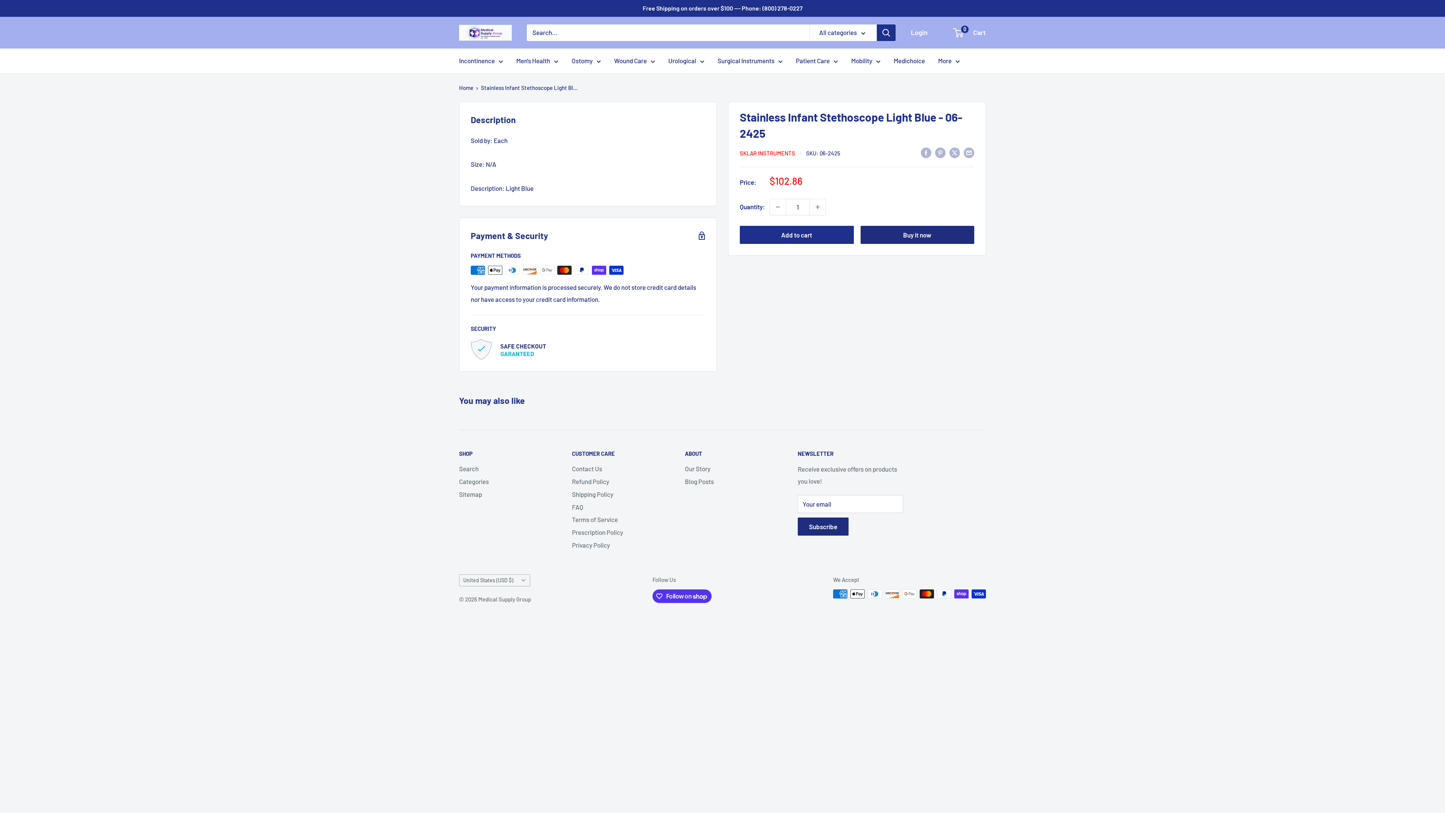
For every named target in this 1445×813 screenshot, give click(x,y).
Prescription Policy (597, 532)
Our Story (697, 468)
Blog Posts (699, 481)
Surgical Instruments (746, 60)
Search (469, 468)
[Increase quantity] (818, 207)
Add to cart (796, 235)
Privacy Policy (591, 545)
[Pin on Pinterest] (940, 152)
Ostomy (582, 60)
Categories (474, 481)
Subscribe (823, 526)
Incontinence (477, 60)
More (945, 60)
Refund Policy (590, 481)
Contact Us (587, 468)
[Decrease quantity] (778, 207)
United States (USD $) (488, 580)
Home (466, 87)
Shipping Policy (592, 494)
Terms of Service (595, 519)
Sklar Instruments (767, 153)
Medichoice (909, 60)
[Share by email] (969, 152)
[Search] (886, 32)
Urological (682, 60)
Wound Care (630, 60)
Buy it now (917, 235)
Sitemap (470, 494)
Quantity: (752, 206)
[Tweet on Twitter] (954, 152)
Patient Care (813, 60)
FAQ (577, 507)
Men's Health (533, 60)
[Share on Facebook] (926, 152)
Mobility (861, 60)
